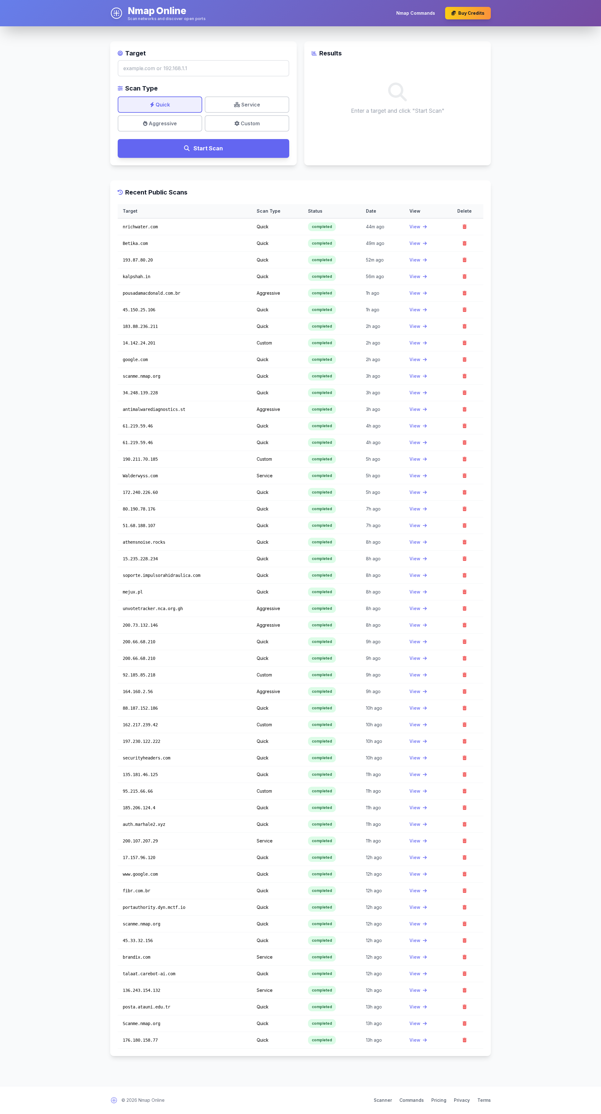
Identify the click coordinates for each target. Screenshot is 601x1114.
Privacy (462, 1100)
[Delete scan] (464, 227)
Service (250, 104)
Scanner (383, 1100)
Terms (484, 1100)
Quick (162, 104)
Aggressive (162, 123)
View (415, 226)
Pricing (438, 1100)
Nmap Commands (415, 13)
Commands (411, 1100)
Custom (249, 123)
